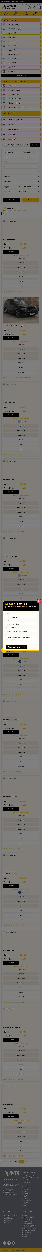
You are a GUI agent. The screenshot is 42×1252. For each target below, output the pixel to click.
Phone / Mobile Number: (13, 628)
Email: (7, 621)
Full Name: (9, 614)
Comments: (9, 635)
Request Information (16, 647)
